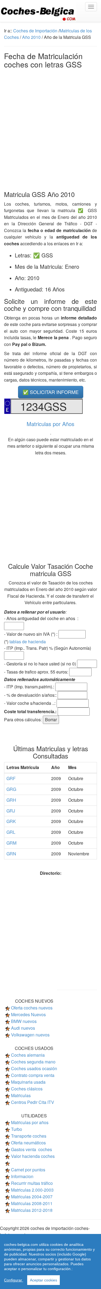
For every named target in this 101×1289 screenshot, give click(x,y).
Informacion (22, 1176)
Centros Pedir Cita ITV (32, 1102)
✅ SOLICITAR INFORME (51, 391)
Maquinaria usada (28, 1082)
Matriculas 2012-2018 (32, 1210)
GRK (11, 821)
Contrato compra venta (32, 1075)
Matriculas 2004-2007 (32, 1196)
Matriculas (21, 1095)
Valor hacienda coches (33, 1156)
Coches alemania (28, 1055)
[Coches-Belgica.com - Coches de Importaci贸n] (50, 11)
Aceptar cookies (43, 1280)
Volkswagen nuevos (30, 1035)
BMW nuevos (24, 1021)
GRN (11, 854)
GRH (11, 800)
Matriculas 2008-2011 (32, 1203)
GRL (10, 832)
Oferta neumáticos (28, 1143)
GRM (11, 843)
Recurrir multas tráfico (32, 1183)
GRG (11, 789)
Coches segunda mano (33, 1062)
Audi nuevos (23, 1028)
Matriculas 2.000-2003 (32, 1190)
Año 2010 (31, 37)
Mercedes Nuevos (28, 1014)
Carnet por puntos (28, 1169)
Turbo (16, 1129)
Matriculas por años (29, 1122)
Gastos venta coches (31, 1149)
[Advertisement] (50, 128)
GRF (11, 778)
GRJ (10, 811)
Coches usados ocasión (34, 1068)
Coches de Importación (35, 31)
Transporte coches (28, 1136)
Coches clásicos (27, 1089)
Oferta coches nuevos (32, 1008)
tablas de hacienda (27, 641)
